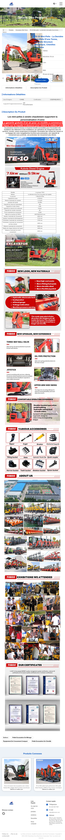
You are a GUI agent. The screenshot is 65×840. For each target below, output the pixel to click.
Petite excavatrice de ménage (21, 737)
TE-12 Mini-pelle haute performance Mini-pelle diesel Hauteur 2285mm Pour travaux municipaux (48, 786)
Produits (11, 30)
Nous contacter (33, 822)
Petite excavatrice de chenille (41, 741)
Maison (4, 30)
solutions (33, 815)
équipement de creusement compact (15, 741)
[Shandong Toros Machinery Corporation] (11, 3)
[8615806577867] (3, 814)
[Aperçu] (11, 805)
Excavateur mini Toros (22, 30)
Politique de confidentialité (5, 835)
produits (33, 811)
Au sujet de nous (34, 807)
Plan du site (14, 834)
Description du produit (38, 88)
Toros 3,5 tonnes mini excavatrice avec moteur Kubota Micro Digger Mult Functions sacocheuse (17, 786)
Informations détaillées (14, 88)
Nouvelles (34, 818)
